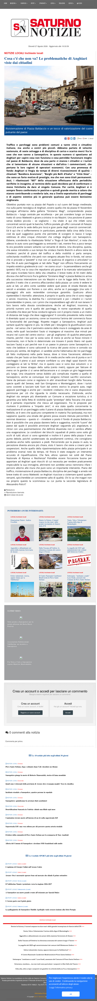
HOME (5, 3)
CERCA (53, 3)
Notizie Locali (14, 53)
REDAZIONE (62, 3)
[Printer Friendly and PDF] (85, 138)
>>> (83, 926)
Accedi (80, 3)
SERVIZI (71, 3)
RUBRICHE (24, 3)
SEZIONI (13, 3)
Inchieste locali (34, 53)
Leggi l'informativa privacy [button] (60, 987)
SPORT (33, 3)
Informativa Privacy (41, 993)
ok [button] (71, 994)
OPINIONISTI (42, 3)
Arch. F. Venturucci (39, 996)
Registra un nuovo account (30, 712)
